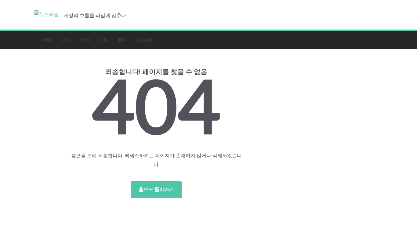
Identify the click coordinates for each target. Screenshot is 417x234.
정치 (85, 40)
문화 (121, 40)
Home (46, 40)
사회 (103, 40)
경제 (66, 40)
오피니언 (144, 40)
